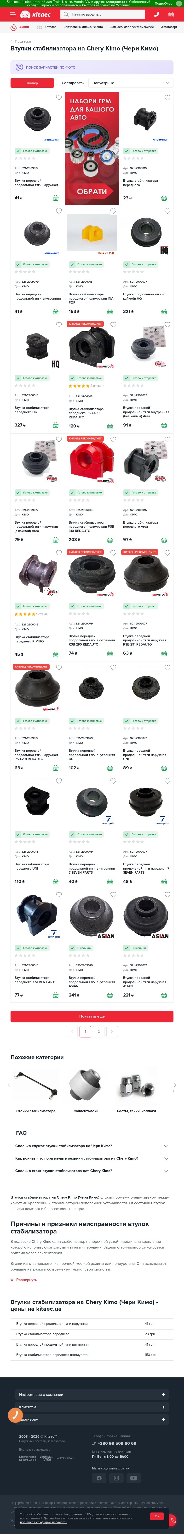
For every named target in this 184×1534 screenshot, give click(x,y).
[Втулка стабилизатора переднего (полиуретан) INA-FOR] (92, 262)
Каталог (50, 27)
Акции (24, 27)
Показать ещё (92, 1016)
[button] (175, 1085)
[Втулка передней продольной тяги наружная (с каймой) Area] (38, 490)
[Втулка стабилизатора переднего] (146, 148)
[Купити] (55, 198)
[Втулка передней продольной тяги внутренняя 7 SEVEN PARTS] (92, 832)
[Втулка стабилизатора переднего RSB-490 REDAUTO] (92, 376)
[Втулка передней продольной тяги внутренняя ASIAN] (92, 945)
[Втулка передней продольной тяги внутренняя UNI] (92, 718)
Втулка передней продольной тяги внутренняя (53, 1344)
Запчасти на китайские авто (83, 27)
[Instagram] (116, 1478)
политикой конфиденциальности (43, 1522)
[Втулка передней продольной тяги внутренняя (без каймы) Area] (146, 376)
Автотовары (169, 27)
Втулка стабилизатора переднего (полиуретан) (53, 1355)
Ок (157, 1516)
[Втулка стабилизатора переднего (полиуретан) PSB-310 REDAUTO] (92, 490)
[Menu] (13, 14)
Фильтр (32, 83)
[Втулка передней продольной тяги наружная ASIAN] (146, 945)
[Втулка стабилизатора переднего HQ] (38, 376)
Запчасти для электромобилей (132, 27)
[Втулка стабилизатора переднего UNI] (38, 832)
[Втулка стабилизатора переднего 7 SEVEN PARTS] (38, 945)
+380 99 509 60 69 (117, 1443)
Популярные (103, 83)
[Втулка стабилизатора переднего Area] (146, 490)
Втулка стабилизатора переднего (42, 1334)
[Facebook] (99, 1478)
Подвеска (23, 41)
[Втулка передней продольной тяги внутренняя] (38, 262)
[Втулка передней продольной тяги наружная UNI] (146, 718)
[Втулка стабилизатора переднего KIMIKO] (38, 604)
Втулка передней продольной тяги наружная (52, 1324)
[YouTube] (133, 1478)
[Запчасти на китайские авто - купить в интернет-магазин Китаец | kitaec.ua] (35, 14)
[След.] (112, 1031)
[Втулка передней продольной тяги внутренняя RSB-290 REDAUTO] (92, 604)
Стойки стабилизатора (35, 1111)
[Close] (179, 4)
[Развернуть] (24, 1280)
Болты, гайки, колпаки (136, 1111)
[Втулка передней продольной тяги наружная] (38, 148)
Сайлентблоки (86, 1111)
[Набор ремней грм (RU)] (92, 148)
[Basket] (171, 14)
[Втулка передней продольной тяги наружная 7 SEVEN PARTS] (146, 832)
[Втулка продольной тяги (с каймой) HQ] (146, 262)
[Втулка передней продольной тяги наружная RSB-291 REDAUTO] (146, 604)
